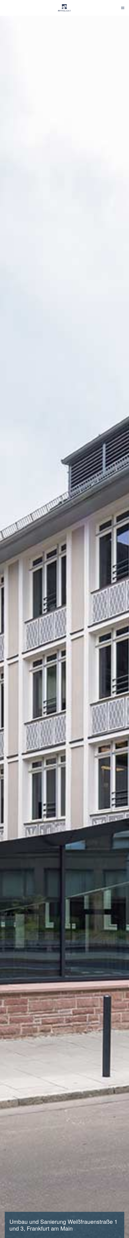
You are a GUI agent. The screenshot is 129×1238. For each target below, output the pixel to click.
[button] (122, 8)
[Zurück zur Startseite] (64, 8)
